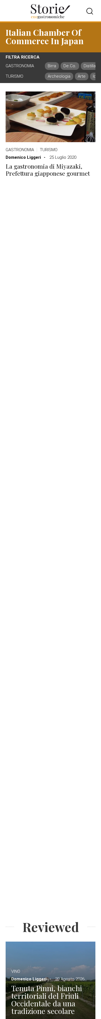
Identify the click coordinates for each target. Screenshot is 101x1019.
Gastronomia (20, 149)
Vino (15, 971)
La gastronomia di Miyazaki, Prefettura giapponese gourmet (48, 170)
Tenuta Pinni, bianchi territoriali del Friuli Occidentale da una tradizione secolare (46, 999)
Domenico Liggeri (23, 157)
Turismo (49, 149)
